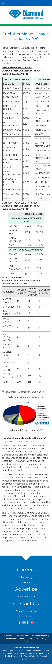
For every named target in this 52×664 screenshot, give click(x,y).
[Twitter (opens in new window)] (24, 622)
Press (26, 641)
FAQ (44, 639)
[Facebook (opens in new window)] (20, 622)
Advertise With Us (26, 596)
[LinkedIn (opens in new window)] (28, 622)
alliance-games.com (11, 651)
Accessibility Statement (15, 639)
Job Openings (26, 577)
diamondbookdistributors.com (36, 651)
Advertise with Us (39, 636)
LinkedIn (26, 582)
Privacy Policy (29, 656)
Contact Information (26, 611)
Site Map (8, 636)
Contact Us (33, 639)
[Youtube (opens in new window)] (32, 622)
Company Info (22, 636)
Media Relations (26, 616)
